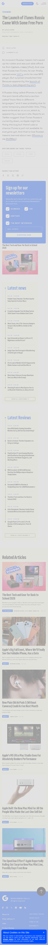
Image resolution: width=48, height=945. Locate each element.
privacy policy (8, 939)
